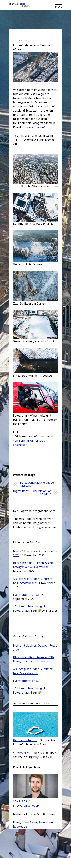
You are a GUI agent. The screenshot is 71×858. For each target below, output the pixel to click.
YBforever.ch (21, 753)
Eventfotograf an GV (26, 595)
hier (45, 519)
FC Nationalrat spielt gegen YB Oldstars (40, 484)
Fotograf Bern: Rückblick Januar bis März (30, 492)
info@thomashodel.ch (27, 806)
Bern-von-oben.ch (25, 740)
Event (33, 822)
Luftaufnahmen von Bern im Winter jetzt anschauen (33, 441)
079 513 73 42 (22, 801)
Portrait (43, 822)
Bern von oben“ (34, 127)
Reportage (20, 826)
